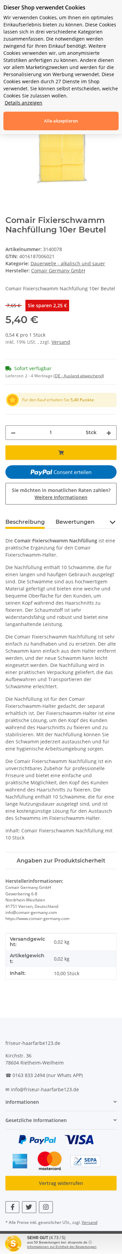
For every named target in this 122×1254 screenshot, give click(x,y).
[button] (112, 521)
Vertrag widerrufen (61, 1183)
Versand (61, 342)
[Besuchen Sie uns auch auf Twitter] (29, 1207)
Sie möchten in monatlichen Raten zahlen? (61, 493)
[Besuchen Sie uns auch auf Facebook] (12, 1207)
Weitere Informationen (61, 497)
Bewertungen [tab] (75, 522)
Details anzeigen (23, 102)
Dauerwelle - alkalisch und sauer (67, 263)
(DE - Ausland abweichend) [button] (79, 376)
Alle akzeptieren (61, 121)
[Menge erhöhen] (108, 433)
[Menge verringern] (13, 433)
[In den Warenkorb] (61, 452)
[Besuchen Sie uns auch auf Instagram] (46, 1207)
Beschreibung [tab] (25, 522)
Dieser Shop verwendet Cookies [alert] (44, 7)
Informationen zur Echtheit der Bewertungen (62, 1247)
